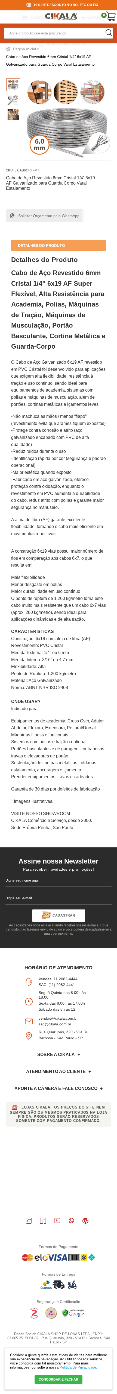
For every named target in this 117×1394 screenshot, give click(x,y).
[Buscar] (108, 32)
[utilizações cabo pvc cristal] (13, 115)
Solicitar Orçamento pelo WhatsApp (48, 216)
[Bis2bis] (34, 1318)
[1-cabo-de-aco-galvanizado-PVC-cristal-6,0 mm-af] (13, 85)
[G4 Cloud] (51, 1318)
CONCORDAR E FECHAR (58, 1379)
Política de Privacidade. (78, 1367)
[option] (13, 85)
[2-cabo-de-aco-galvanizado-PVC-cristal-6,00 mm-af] (13, 100)
